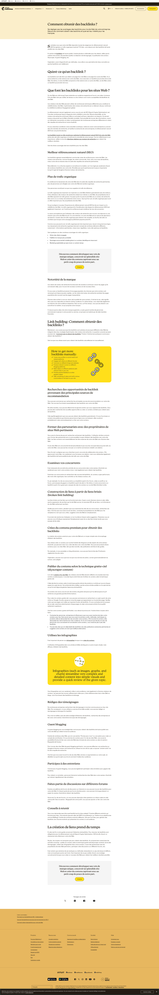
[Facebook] (75, 979)
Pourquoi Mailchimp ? (36, 939)
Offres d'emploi (94, 947)
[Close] (157, 992)
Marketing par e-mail (36, 944)
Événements (70, 944)
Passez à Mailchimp (61, 8)
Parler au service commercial (118, 947)
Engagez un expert (115, 942)
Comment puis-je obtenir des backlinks (68, 334)
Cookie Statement (29, 992)
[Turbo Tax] (11, 1)
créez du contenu (88, 640)
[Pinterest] (94, 979)
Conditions (115, 987)
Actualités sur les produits (37, 942)
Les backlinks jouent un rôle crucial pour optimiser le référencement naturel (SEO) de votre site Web (79, 135)
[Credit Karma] (18, 1)
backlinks (59, 53)
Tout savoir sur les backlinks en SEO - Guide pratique (30, 917)
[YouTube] (90, 979)
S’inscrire (79, 267)
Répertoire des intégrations (55, 947)
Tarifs (70, 8)
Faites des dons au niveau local (98, 944)
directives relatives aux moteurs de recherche (81, 139)
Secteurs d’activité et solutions (23, 8)
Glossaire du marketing (54, 944)
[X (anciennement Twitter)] (79, 979)
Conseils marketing (53, 939)
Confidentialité (109, 987)
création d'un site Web (61, 575)
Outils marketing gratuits (55, 942)
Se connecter (140, 8)
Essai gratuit (152, 8)
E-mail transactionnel (36, 947)
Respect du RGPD (35, 952)
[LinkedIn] (86, 979)
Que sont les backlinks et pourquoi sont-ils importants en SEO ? (33, 919)
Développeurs (70, 942)
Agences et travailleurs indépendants (76, 939)
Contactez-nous (115, 939)
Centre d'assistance (116, 944)
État (32, 957)
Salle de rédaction (95, 942)
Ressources (49, 8)
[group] (110, 8)
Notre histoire (94, 939)
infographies (71, 640)
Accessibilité (94, 949)
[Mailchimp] (32, 1)
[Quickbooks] (25, 1)
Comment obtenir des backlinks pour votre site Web (30, 922)
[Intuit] (4, 1)
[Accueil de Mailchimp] (7, 9)
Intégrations (38, 8)
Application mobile (35, 960)
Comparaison (34, 949)
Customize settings (147, 992)
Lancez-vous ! (108, 4)
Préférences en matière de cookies (68, 988)
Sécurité (33, 955)
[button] (110, 8)
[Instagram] (82, 979)
